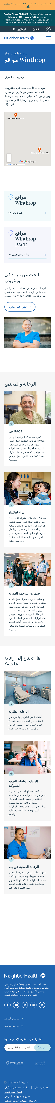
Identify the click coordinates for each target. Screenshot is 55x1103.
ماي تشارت (19, 29)
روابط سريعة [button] (11, 1025)
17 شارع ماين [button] (16, 212)
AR (37, 29)
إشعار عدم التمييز (13, 1092)
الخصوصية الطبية (41, 1087)
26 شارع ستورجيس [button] (19, 254)
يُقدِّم (39, 1047)
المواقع (8, 77)
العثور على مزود (18, 306)
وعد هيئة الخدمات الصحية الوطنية (20, 1100)
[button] (48, 38)
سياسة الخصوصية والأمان (16, 1087)
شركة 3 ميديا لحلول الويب (5, 1082)
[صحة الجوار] (19, 38)
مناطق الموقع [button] (12, 1018)
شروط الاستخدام (19, 1082)
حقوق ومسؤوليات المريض (17, 1096)
